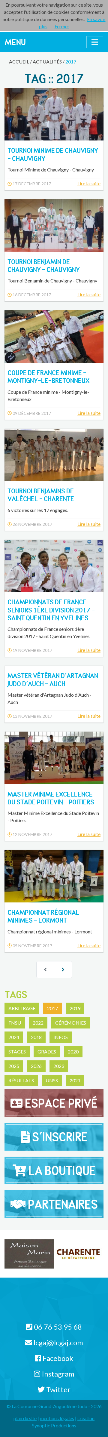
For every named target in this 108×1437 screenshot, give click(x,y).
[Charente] (79, 1253)
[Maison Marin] (29, 1253)
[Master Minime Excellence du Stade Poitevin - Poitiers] (54, 758)
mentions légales (57, 1418)
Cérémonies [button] (70, 1022)
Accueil (19, 61)
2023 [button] (58, 1066)
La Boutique (61, 1170)
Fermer (62, 26)
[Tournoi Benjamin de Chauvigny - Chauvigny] (54, 225)
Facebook (57, 1358)
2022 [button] (38, 1022)
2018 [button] (36, 1037)
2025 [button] (13, 1066)
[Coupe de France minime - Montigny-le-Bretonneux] (54, 336)
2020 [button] (73, 1051)
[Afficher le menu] (94, 42)
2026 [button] (36, 1066)
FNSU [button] (14, 1022)
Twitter (57, 1389)
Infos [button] (60, 1037)
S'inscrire (59, 1137)
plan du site (25, 1418)
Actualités (47, 61)
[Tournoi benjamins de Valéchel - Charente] (54, 455)
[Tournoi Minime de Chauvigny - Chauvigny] (54, 114)
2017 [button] (52, 1008)
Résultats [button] (21, 1080)
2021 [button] (75, 1080)
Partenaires (62, 1204)
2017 (70, 61)
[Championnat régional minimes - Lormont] (54, 876)
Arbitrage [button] (21, 1008)
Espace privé (60, 1103)
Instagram (57, 1373)
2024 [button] (13, 1037)
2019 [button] (75, 1008)
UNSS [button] (52, 1080)
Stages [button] (17, 1051)
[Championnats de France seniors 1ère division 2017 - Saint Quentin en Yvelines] (54, 566)
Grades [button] (47, 1051)
